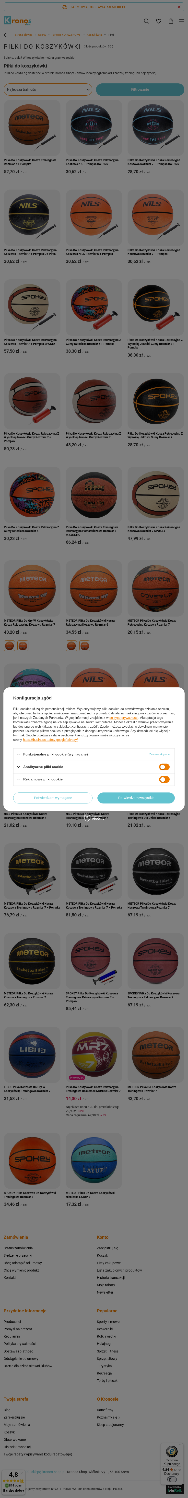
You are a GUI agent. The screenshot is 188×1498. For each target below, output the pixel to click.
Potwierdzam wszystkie (136, 798)
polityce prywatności (123, 718)
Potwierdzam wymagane (53, 798)
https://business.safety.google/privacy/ (50, 740)
